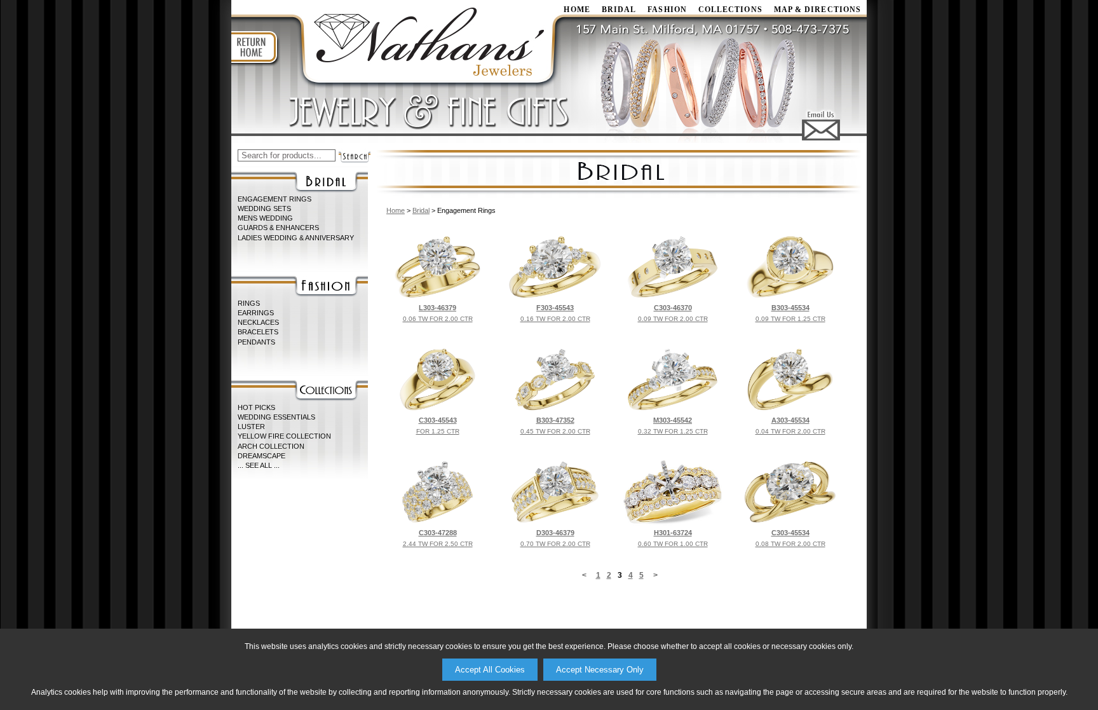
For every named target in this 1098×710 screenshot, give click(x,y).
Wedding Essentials (276, 417)
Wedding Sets (264, 208)
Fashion (667, 9)
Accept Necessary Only (600, 669)
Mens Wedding (265, 218)
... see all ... (259, 465)
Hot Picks (256, 407)
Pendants (256, 342)
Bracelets (258, 332)
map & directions (817, 9)
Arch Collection (271, 446)
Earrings (256, 313)
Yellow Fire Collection (284, 436)
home (577, 9)
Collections (730, 9)
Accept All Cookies (490, 669)
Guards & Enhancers (278, 227)
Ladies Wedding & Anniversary (296, 238)
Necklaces (258, 322)
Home (395, 210)
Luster (251, 426)
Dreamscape (261, 456)
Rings (249, 303)
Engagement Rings (274, 199)
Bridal (619, 9)
